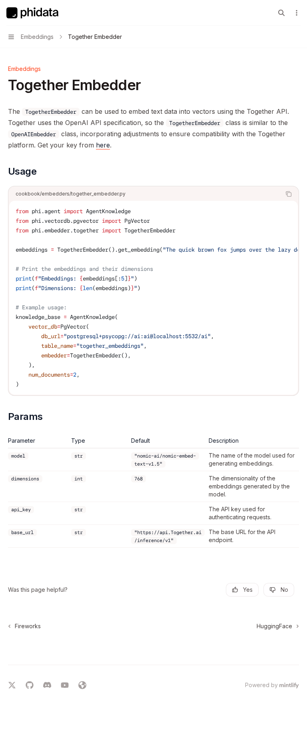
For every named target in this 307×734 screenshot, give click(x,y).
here (103, 145)
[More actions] (297, 12)
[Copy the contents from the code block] (288, 194)
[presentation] (153, 298)
